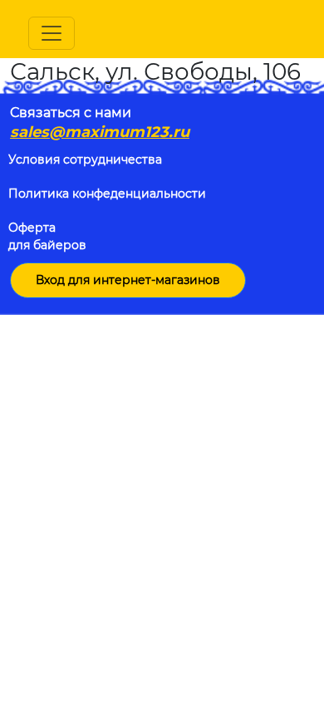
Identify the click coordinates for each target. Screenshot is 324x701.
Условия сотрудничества (85, 159)
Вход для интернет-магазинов (128, 279)
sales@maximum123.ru (99, 132)
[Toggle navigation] (51, 33)
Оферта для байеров (47, 236)
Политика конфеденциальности (107, 193)
